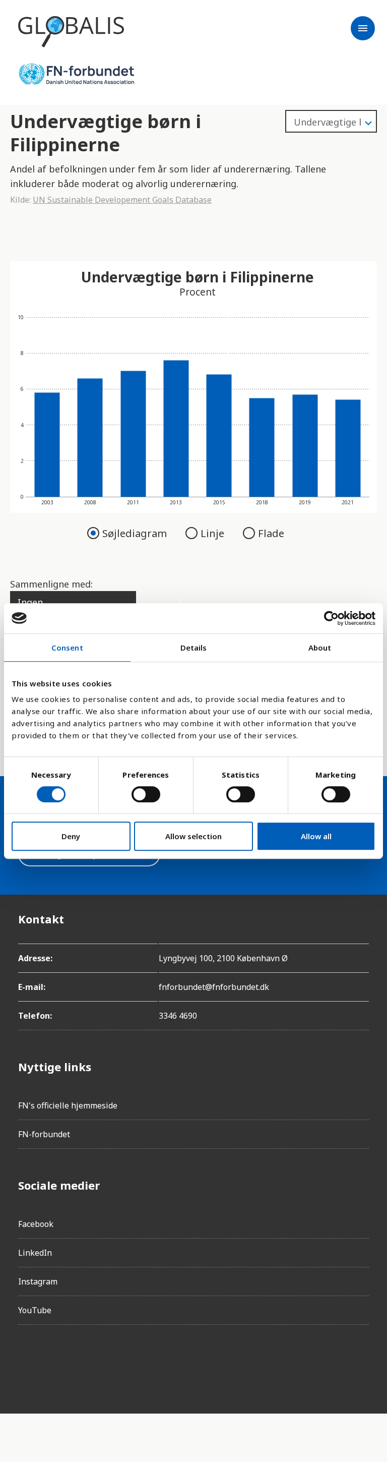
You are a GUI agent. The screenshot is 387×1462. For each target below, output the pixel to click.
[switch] (146, 794)
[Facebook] (26, 1361)
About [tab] (320, 647)
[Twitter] (83, 1361)
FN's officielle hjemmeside (67, 1105)
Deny (70, 836)
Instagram (37, 1281)
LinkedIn (35, 1252)
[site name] (71, 31)
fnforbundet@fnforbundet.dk (214, 986)
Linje (214, 533)
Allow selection (193, 836)
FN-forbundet (44, 1134)
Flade (271, 533)
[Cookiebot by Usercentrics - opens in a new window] (331, 618)
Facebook (35, 1224)
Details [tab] (193, 647)
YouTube (34, 1310)
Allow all (316, 836)
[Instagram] (54, 1361)
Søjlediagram (135, 533)
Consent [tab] (67, 647)
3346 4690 (178, 1015)
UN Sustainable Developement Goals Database (122, 199)
